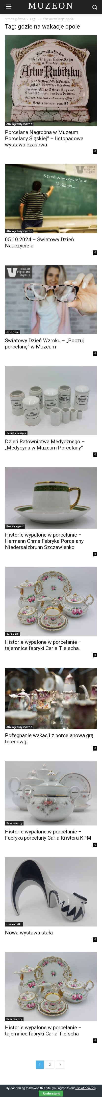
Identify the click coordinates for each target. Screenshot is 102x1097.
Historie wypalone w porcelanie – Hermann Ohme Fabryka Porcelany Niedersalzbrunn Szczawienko (44, 541)
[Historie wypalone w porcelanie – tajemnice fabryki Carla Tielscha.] (51, 601)
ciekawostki (13, 924)
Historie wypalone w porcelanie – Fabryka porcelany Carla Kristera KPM (48, 835)
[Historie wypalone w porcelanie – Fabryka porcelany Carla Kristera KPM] (51, 793)
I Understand (51, 1093)
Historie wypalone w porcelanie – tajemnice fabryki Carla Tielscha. (43, 645)
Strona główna (15, 19)
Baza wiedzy (14, 823)
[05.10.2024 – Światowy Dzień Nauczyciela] (51, 198)
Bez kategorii (14, 526)
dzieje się (12, 332)
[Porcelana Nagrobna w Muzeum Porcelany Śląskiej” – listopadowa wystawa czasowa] (51, 80)
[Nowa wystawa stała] (51, 891)
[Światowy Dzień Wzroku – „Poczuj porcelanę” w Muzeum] (51, 299)
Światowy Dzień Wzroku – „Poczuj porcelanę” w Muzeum (44, 344)
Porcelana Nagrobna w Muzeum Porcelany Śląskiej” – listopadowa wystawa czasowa (44, 138)
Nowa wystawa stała (29, 933)
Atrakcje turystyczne (19, 124)
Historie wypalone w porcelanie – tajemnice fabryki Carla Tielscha (43, 1031)
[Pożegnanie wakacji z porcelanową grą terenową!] (51, 698)
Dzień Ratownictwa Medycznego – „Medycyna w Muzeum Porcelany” (45, 445)
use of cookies (86, 1088)
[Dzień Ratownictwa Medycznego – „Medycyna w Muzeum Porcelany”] (51, 400)
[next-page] (60, 1065)
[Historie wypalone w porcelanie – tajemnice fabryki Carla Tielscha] (51, 986)
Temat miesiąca (16, 433)
